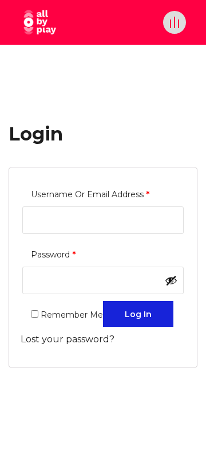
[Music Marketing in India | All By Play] (40, 22)
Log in (138, 314)
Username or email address (90, 194)
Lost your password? (67, 339)
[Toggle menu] (174, 22)
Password (53, 254)
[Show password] (171, 280)
